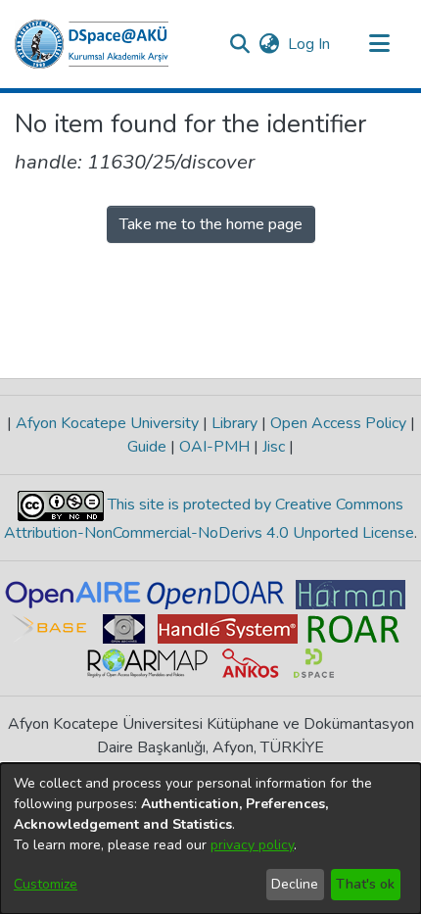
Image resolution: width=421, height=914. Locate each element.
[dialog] (210, 838)
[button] (91, 44)
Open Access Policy (338, 423)
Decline (294, 884)
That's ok (365, 884)
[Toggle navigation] (378, 44)
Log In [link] (310, 44)
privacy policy (252, 845)
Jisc (273, 446)
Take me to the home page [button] (211, 224)
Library (234, 423)
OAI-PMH (214, 446)
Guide (148, 446)
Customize (45, 884)
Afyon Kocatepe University (107, 423)
